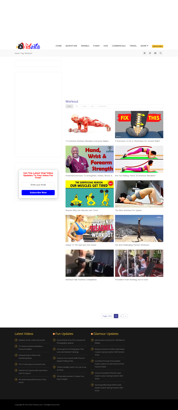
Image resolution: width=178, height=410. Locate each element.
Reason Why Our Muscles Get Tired (82, 210)
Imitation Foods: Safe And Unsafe (32, 340)
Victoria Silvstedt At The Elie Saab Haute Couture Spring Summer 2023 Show (109, 376)
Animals (85, 45)
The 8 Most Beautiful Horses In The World (32, 381)
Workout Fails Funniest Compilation (81, 279)
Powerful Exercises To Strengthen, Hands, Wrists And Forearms (94, 175)
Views (84, 106)
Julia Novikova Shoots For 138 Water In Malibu (110, 341)
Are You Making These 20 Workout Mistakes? (135, 175)
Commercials (119, 45)
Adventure (71, 45)
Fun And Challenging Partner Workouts (132, 244)
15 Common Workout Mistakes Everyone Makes (87, 141)
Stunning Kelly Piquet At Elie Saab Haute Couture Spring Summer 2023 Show (109, 388)
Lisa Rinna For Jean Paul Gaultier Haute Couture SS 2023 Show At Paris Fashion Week (109, 364)
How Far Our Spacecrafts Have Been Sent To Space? (33, 371)
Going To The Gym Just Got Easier (81, 244)
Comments (102, 106)
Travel (133, 45)
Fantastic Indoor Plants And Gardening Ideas (29, 356)
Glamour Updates (106, 334)
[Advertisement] (89, 21)
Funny (96, 45)
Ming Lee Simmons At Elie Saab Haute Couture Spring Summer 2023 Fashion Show (109, 352)
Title (76, 106)
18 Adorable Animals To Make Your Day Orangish (70, 377)
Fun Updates (64, 334)
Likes (92, 106)
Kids (106, 45)
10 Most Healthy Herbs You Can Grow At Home (71, 368)
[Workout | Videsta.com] (28, 45)
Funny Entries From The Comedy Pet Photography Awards (71, 341)
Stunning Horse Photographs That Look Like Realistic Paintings (70, 350)
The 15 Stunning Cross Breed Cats (32, 364)
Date (69, 106)
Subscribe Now (38, 192)
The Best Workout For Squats (128, 210)
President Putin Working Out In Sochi (131, 279)
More (144, 45)
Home (59, 45)
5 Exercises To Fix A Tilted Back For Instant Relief (137, 141)
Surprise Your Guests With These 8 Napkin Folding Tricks (70, 359)
